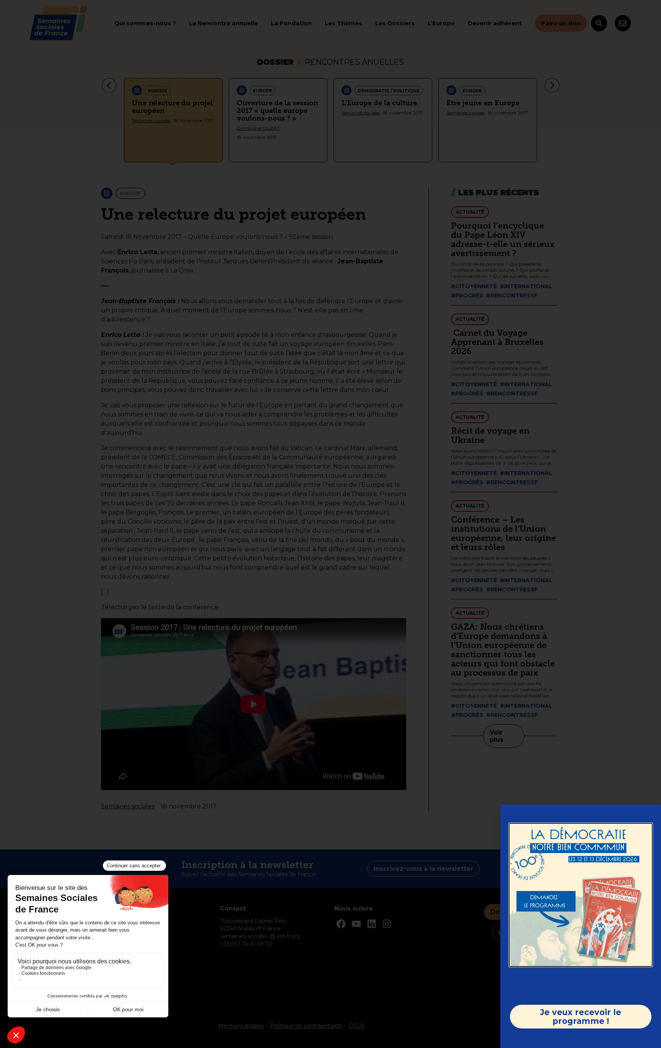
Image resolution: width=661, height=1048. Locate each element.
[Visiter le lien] (581, 895)
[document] (330, 524)
